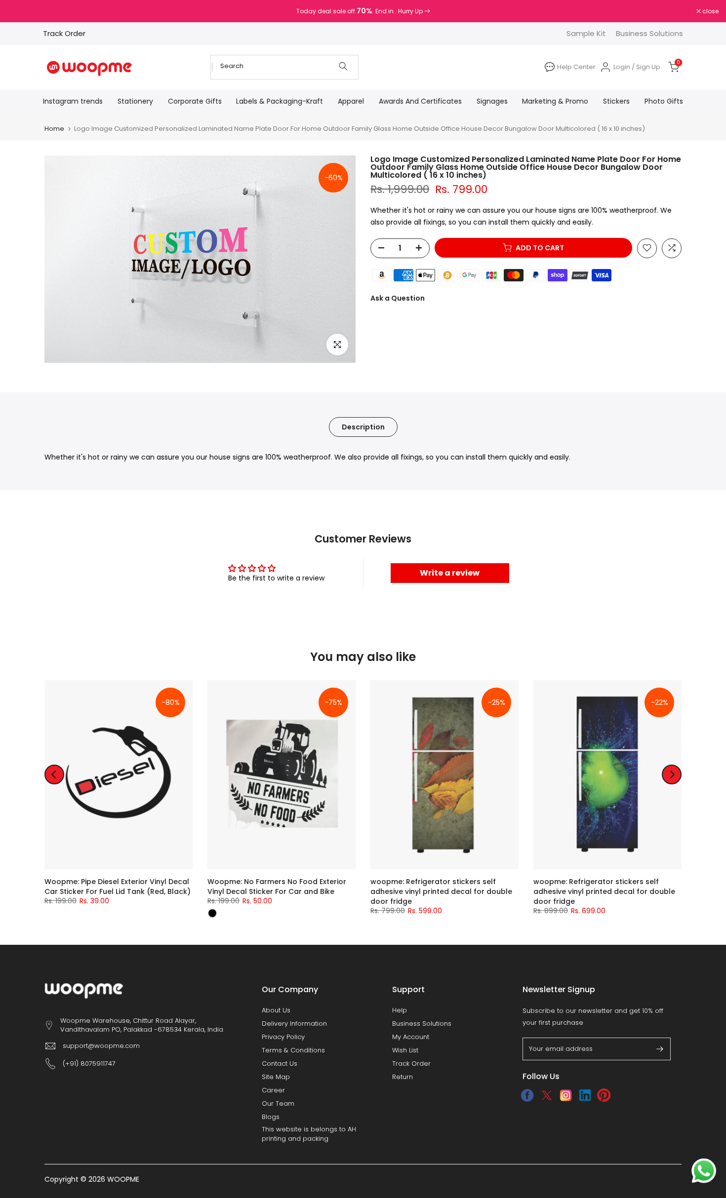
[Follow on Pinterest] (604, 1095)
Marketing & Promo (555, 101)
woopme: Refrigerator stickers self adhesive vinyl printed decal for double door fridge (441, 891)
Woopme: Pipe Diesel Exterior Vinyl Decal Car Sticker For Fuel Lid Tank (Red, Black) (117, 886)
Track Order (64, 33)
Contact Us (279, 1063)
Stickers (616, 101)
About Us (276, 1010)
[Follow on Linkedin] (585, 1095)
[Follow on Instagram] (565, 1095)
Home (54, 128)
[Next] (672, 774)
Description (363, 426)
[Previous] (54, 774)
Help (399, 1010)
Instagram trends (73, 101)
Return (402, 1077)
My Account (410, 1037)
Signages (492, 101)
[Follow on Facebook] (527, 1095)
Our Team (278, 1103)
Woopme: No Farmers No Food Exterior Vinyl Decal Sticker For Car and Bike (276, 886)
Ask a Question (397, 298)
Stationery (135, 101)
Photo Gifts (664, 101)
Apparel (351, 101)
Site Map (276, 1077)
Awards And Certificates (420, 101)
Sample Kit (586, 33)
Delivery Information (294, 1023)
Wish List (405, 1050)
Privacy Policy (283, 1037)
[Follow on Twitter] (546, 1095)
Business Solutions (649, 33)
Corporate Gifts (195, 101)
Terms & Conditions (293, 1050)
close (21, 11)
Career (273, 1090)
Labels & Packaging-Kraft (279, 101)
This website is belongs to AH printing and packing (309, 1134)
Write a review (450, 573)
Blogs (271, 1117)
